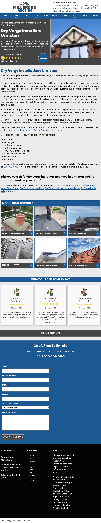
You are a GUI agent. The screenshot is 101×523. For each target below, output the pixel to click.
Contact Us (95, 16)
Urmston (30, 23)
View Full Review (50, 322)
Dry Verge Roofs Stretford (32, 188)
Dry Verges (74, 16)
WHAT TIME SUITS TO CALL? (15, 404)
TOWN (5, 394)
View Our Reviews (9, 61)
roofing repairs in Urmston (21, 130)
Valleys (54, 15)
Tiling (46, 15)
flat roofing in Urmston (44, 130)
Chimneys (84, 15)
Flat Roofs (37, 16)
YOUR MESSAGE (10, 412)
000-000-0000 (11, 167)
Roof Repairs (16, 16)
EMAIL (5, 385)
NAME (5, 366)
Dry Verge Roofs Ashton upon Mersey (62, 188)
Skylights (64, 15)
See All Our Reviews (50, 333)
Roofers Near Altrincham (12, 23)
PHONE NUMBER (10, 375)
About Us (5, 16)
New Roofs (27, 16)
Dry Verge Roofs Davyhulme (78, 185)
